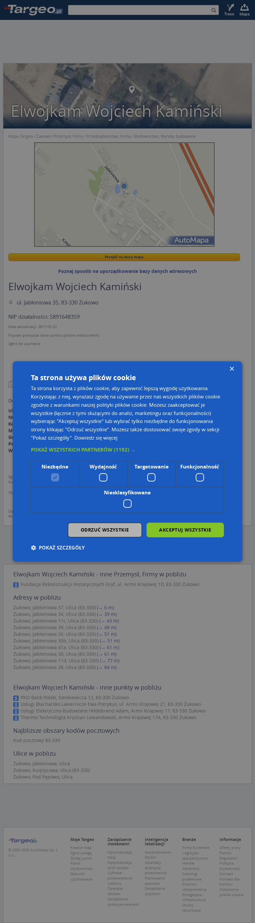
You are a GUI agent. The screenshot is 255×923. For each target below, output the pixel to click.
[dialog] (127, 461)
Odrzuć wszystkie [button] (105, 530)
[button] (127, 450)
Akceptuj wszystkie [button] (185, 530)
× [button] (231, 369)
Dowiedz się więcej (96, 437)
